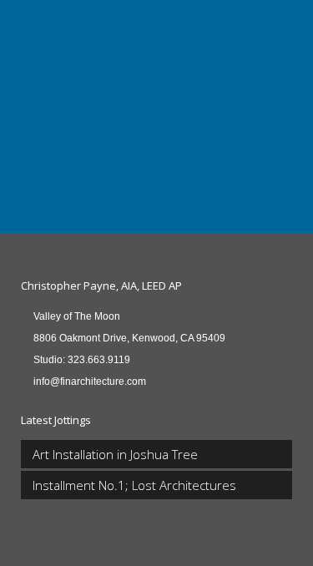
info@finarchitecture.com (89, 381)
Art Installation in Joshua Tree (115, 454)
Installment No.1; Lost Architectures (134, 485)
